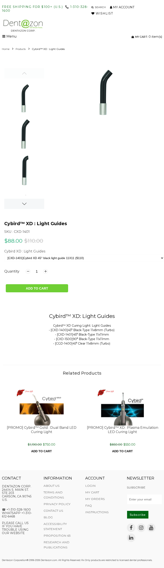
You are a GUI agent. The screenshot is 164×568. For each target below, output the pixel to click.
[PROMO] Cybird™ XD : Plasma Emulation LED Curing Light (122, 430)
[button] (98, 7)
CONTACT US (53, 511)
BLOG (48, 517)
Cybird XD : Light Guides (24, 251)
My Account (123, 7)
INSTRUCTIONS (97, 512)
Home (5, 49)
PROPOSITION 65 (57, 536)
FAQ (88, 505)
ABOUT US (52, 486)
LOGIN (90, 486)
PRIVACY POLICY (57, 504)
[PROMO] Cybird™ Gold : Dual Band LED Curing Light (41, 430)
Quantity (11, 271)
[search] (102, 7)
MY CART (92, 492)
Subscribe (138, 514)
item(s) (148, 37)
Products (21, 49)
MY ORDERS (95, 499)
